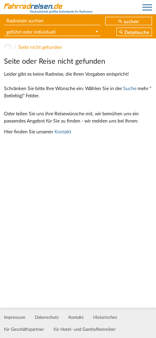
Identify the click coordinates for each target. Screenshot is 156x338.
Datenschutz (47, 318)
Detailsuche (136, 32)
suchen (131, 21)
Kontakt (62, 131)
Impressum (14, 318)
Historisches (105, 318)
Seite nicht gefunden (40, 47)
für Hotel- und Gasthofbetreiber (85, 330)
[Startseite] (8, 47)
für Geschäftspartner (24, 330)
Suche (129, 88)
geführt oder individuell (31, 32)
